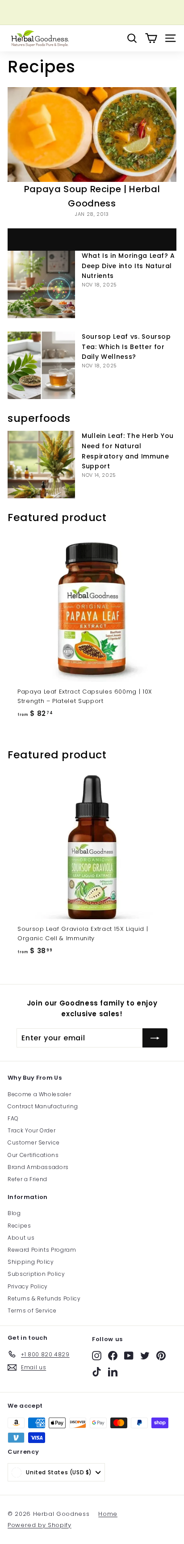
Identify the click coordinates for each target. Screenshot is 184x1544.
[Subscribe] (154, 1038)
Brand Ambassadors (38, 1167)
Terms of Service (32, 1310)
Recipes (19, 1225)
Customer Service (33, 1142)
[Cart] (151, 38)
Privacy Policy (28, 1286)
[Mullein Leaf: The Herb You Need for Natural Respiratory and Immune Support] (41, 464)
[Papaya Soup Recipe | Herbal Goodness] (92, 134)
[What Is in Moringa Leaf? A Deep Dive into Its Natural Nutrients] (41, 284)
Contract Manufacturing (43, 1106)
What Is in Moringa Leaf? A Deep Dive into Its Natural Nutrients (128, 266)
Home (107, 1514)
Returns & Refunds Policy (44, 1298)
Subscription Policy (36, 1274)
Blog (14, 1213)
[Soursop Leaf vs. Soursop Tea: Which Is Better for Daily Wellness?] (41, 365)
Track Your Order (31, 1130)
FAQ (13, 1118)
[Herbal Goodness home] (39, 38)
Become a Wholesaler (39, 1094)
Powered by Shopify (39, 1525)
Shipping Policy (31, 1262)
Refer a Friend (27, 1179)
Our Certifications (33, 1155)
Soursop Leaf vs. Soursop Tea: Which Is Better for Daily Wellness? (126, 347)
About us (21, 1237)
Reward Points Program (42, 1250)
